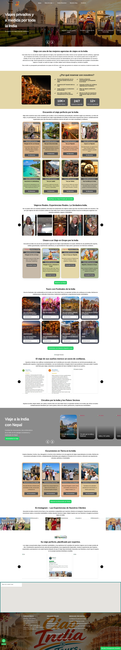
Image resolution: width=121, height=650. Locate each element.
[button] (3, 640)
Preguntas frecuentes (52, 623)
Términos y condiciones (53, 628)
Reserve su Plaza (60, 282)
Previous (19, 225)
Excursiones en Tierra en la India (77, 628)
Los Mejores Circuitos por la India (77, 618)
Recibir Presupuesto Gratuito (110, 648)
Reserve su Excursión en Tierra (60, 501)
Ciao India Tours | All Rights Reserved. (61, 638)
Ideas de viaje (49, 3)
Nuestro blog (73, 3)
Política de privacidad (52, 625)
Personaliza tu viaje (12, 438)
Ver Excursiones (31, 493)
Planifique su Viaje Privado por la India (60, 199)
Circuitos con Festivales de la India (78, 623)
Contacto (83, 3)
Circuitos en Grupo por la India (76, 621)
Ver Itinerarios (31, 155)
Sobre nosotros (51, 618)
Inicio (39, 3)
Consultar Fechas (31, 265)
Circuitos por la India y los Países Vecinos (79, 625)
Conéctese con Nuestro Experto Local (60, 348)
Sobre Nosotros (61, 3)
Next (101, 225)
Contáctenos (50, 621)
